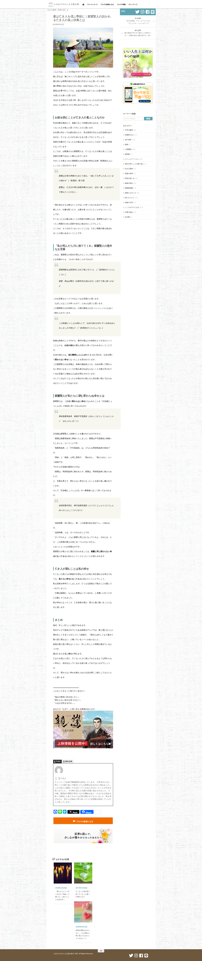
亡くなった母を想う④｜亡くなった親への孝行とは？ (83, 894)
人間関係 (128, 149)
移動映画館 (129, 188)
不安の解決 (129, 130)
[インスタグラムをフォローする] (142, 12)
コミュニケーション (132, 159)
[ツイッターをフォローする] (137, 12)
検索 (148, 118)
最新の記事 (68, 761)
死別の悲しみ (63, 10)
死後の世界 (129, 173)
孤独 (126, 144)
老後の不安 (129, 202)
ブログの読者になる (84, 821)
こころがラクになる (132, 207)
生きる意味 (51, 10)
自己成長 (128, 140)
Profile (58, 761)
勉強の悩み (129, 183)
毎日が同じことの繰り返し (134, 164)
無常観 (127, 154)
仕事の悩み (129, 212)
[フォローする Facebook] (147, 12)
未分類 (127, 217)
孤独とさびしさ (130, 193)
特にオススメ (129, 198)
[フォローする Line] (152, 12)
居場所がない (129, 135)
